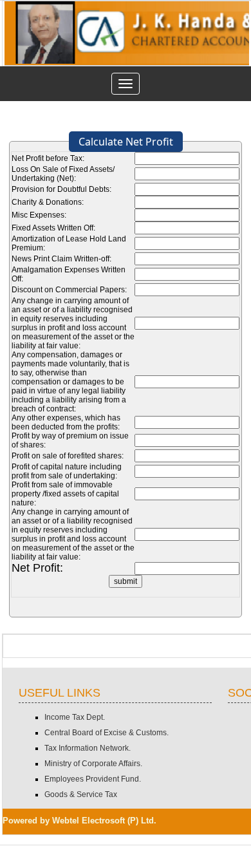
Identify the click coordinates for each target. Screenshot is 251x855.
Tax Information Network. (87, 748)
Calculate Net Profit (126, 142)
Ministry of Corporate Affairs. (93, 763)
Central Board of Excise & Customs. (106, 732)
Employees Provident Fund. (92, 779)
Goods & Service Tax (80, 794)
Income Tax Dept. (74, 717)
